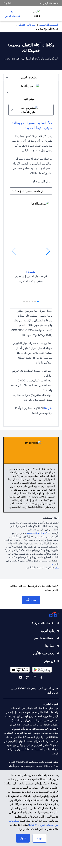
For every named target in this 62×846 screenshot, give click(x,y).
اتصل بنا (50, 646)
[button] (38, 301)
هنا (52, 564)
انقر (57, 567)
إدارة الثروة (48, 630)
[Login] (12, 11)
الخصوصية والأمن (44, 653)
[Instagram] (34, 677)
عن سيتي (49, 661)
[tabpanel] (31, 253)
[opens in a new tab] (42, 670)
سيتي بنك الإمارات (49, 3)
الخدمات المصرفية (43, 623)
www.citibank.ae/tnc (38, 533)
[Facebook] (41, 677)
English (7, 3)
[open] (54, 14)
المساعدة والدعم (44, 638)
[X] (27, 677)
